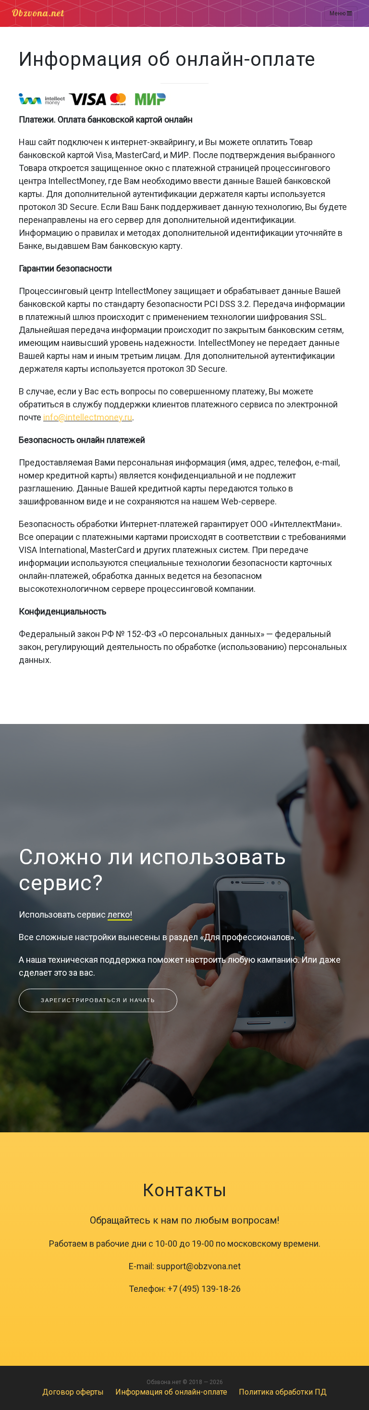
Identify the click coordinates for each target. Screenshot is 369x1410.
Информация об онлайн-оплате (171, 1392)
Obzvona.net (38, 13)
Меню (338, 13)
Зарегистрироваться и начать (98, 1000)
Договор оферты (73, 1392)
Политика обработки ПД (283, 1392)
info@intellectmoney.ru (87, 417)
